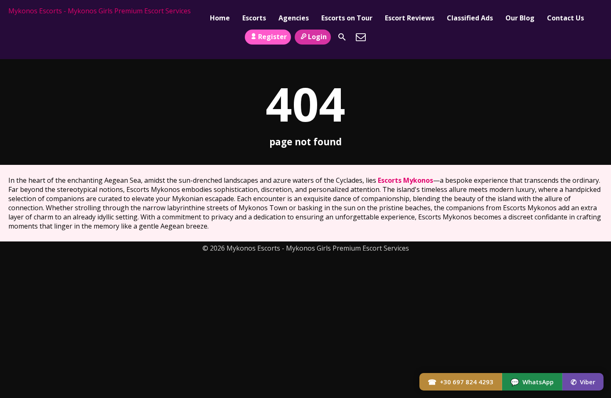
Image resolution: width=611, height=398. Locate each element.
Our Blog (520, 17)
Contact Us (565, 17)
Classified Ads (470, 17)
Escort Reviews (409, 17)
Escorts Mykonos (405, 180)
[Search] (342, 37)
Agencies (293, 17)
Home (220, 17)
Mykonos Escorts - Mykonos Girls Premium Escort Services (99, 10)
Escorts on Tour (346, 17)
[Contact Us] (360, 37)
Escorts (254, 17)
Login (317, 36)
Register (272, 36)
